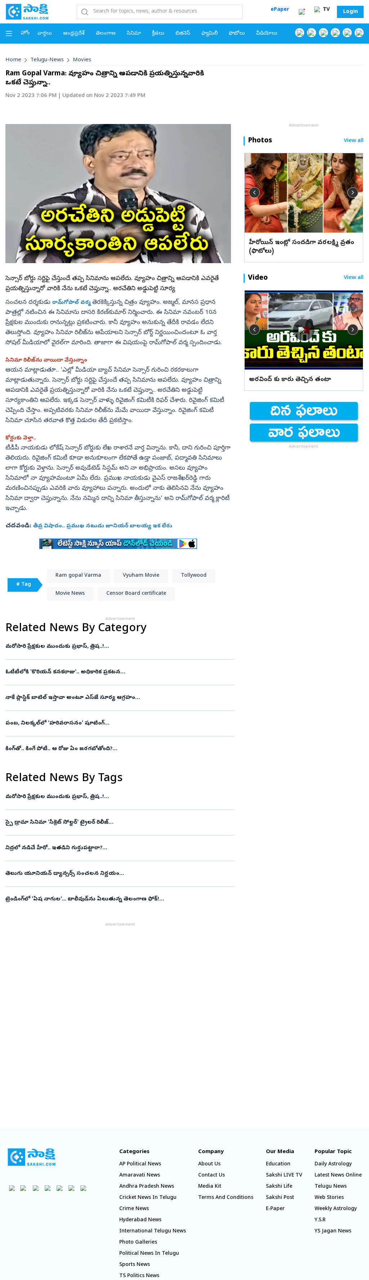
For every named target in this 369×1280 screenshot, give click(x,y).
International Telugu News (152, 1231)
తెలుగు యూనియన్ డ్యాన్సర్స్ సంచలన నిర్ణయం (115, 873)
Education (278, 1164)
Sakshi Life (279, 1186)
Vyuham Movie (141, 575)
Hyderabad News (140, 1220)
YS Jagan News (333, 1231)
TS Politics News (139, 1276)
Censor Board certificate (136, 593)
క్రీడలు (158, 33)
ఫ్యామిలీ (209, 33)
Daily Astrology (333, 1164)
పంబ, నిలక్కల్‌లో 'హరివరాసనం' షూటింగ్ (116, 723)
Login (350, 11)
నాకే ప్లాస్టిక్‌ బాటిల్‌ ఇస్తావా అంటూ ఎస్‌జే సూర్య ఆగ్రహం (116, 697)
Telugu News (331, 1186)
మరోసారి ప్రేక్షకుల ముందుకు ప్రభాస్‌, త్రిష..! (118, 646)
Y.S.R (320, 1220)
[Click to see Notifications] (301, 11)
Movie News (70, 593)
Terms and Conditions (225, 1198)
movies (82, 60)
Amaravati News (139, 1175)
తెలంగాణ (106, 33)
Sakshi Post (280, 1198)
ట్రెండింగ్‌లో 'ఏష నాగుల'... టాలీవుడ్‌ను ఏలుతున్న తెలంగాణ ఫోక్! (116, 899)
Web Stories (329, 1198)
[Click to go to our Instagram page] (335, 32)
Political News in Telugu (149, 1253)
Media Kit (209, 1186)
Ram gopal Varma (78, 575)
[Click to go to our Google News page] (359, 32)
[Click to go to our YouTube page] (347, 32)
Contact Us (211, 1175)
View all (354, 141)
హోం (25, 33)
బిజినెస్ (182, 33)
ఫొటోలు (237, 33)
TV (325, 9)
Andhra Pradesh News (146, 1186)
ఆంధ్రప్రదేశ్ (74, 33)
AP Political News (140, 1164)
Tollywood (193, 575)
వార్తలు (44, 33)
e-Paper (275, 1209)
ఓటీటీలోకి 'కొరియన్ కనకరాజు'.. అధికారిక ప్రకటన (118, 672)
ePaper (280, 9)
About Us (209, 1164)
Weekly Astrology (336, 1209)
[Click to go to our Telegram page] (71, 1187)
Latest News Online (338, 1175)
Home (13, 60)
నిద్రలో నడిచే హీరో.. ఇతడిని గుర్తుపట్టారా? (113, 848)
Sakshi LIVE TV (284, 1175)
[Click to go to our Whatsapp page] (311, 32)
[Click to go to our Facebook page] (299, 32)
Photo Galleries (138, 1242)
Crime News (134, 1209)
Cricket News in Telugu (148, 1198)
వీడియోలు (266, 33)
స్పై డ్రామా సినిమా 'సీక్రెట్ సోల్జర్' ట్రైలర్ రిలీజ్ (114, 822)
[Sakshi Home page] (27, 11)
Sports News (134, 1265)
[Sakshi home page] (31, 1157)
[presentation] (254, 192)
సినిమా (134, 33)
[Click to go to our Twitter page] (323, 32)
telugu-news (47, 60)
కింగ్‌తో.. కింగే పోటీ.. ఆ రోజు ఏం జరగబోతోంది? (116, 749)
